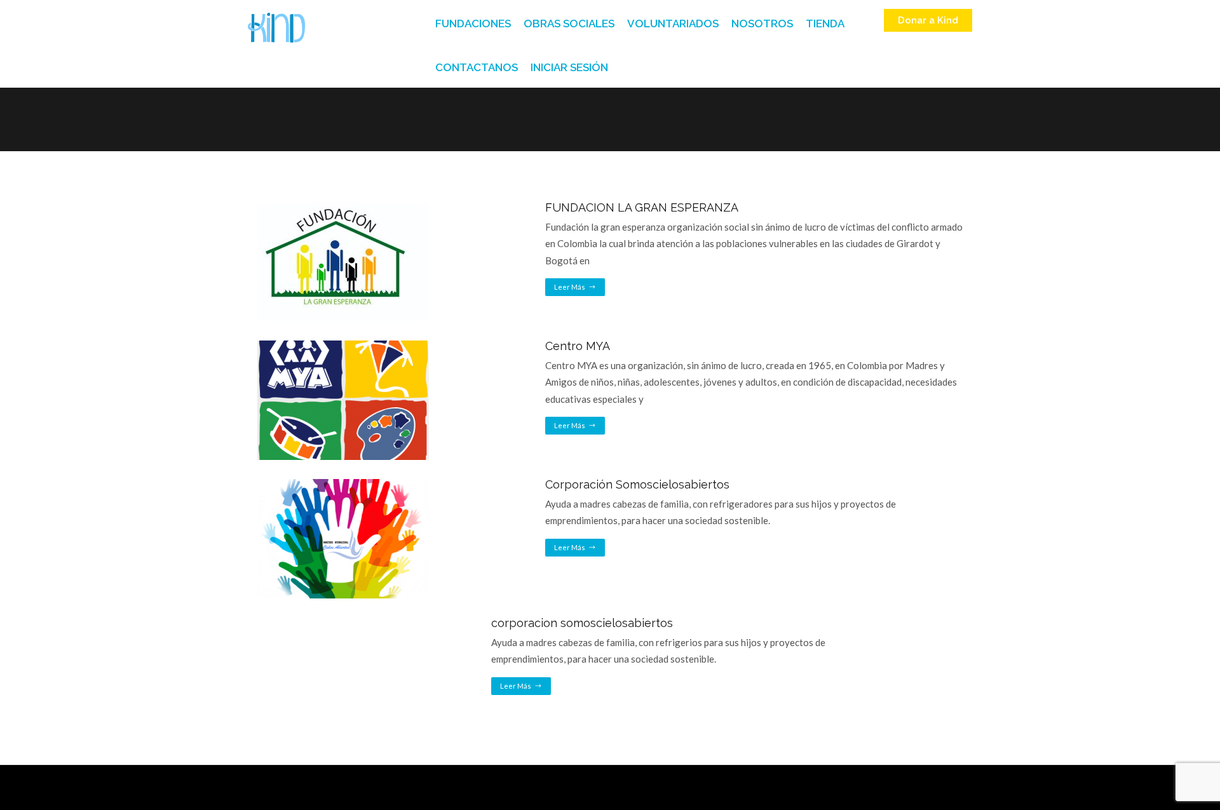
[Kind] (276, 27)
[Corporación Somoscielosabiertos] (343, 483)
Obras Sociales (569, 23)
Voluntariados (673, 23)
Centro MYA (577, 346)
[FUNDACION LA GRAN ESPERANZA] (343, 206)
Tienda (825, 23)
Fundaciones (473, 23)
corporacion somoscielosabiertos (582, 623)
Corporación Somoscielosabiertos (637, 484)
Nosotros (762, 23)
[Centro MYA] (343, 345)
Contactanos (476, 67)
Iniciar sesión (569, 67)
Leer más (569, 287)
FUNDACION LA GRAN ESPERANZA (641, 207)
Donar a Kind (928, 20)
